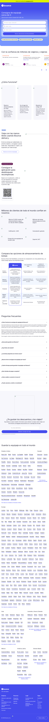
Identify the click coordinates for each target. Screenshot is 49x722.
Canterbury (4, 596)
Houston (14, 469)
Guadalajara (4, 655)
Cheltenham (19, 600)
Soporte (15, 701)
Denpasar (20, 626)
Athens (44, 514)
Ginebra (3, 562)
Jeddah (41, 655)
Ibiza (36, 551)
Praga (31, 510)
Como (6, 555)
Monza (39, 596)
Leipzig (19, 585)
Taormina (24, 566)
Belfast (26, 544)
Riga (15, 559)
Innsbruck (15, 544)
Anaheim (3, 488)
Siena (18, 570)
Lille (2, 555)
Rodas (35, 555)
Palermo (3, 525)
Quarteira (29, 570)
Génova (37, 536)
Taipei (2, 626)
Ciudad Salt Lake (16, 473)
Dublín (32, 514)
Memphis (15, 491)
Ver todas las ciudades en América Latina (25, 678)
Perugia (29, 581)
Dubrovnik (3, 532)
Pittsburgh (28, 484)
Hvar (35, 566)
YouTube (39, 707)
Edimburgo (21, 510)
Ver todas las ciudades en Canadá (42, 481)
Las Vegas (11, 458)
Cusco (26, 652)
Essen (19, 596)
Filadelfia (3, 462)
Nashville (32, 458)
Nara (21, 637)
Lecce (39, 566)
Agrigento (12, 600)
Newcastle (14, 532)
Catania (15, 525)
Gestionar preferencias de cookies (29, 704)
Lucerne (24, 547)
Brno (12, 592)
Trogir (36, 559)
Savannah (9, 476)
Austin (20, 465)
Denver (24, 465)
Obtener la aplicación (6, 698)
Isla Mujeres (4, 663)
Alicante (40, 540)
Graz (7, 577)
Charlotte (9, 491)
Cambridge (14, 465)
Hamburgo (9, 525)
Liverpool (9, 529)
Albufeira (28, 603)
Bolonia (13, 517)
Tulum (9, 663)
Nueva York (4, 454)
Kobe (18, 633)
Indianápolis (21, 484)
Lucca (34, 570)
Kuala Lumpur (4, 622)
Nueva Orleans (15, 462)
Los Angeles (20, 454)
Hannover (11, 555)
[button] (24, 33)
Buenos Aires (20, 655)
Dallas (29, 465)
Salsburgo (20, 551)
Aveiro (34, 596)
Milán (27, 510)
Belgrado (19, 547)
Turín (30, 521)
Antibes (20, 577)
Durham (30, 473)
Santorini (3, 544)
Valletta (25, 540)
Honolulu (8, 465)
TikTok (39, 704)
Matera (8, 562)
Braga (42, 600)
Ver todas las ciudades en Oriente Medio (40, 663)
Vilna (8, 566)
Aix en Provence (42, 585)
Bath (40, 547)
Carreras (3, 710)
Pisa (2, 521)
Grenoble (35, 581)
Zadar (34, 529)
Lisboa (41, 510)
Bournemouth (22, 588)
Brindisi (35, 562)
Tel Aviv (39, 652)
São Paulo (19, 663)
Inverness (3, 566)
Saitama (18, 641)
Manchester (23, 517)
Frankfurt (43, 517)
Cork (14, 581)
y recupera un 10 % (29, 1)
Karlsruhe (26, 592)
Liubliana (9, 544)
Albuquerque (27, 495)
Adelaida (43, 618)
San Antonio (16, 476)
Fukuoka (22, 629)
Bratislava (8, 570)
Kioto (22, 614)
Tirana (9, 532)
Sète (19, 603)
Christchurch (35, 622)
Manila (13, 633)
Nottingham (8, 551)
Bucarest (21, 544)
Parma (7, 573)
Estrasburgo (19, 540)
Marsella (38, 525)
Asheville (33, 495)
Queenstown (36, 618)
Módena (30, 540)
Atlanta (3, 465)
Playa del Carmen (5, 659)
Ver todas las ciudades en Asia (8, 644)
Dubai (34, 652)
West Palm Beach (5, 484)
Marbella (9, 581)
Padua (2, 551)
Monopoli (31, 573)
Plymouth (44, 596)
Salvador (27, 655)
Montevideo (20, 674)
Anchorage (26, 476)
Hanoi (2, 629)
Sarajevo (42, 532)
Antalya (3, 592)
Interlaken (44, 577)
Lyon (13, 540)
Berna (30, 585)
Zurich (40, 544)
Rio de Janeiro (20, 652)
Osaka (6, 614)
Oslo (25, 529)
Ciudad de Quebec (41, 473)
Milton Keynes (36, 600)
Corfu (19, 525)
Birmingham (30, 547)
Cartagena (25, 666)
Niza (6, 521)
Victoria (45, 469)
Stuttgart (37, 532)
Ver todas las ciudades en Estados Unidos (11, 502)
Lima (18, 659)
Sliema (45, 570)
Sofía (43, 529)
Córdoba (30, 562)
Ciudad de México (5, 652)
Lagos (28, 588)
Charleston (10, 480)
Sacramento (19, 495)
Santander (23, 570)
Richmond (39, 469)
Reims (15, 585)
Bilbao (19, 532)
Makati (9, 641)
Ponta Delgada (4, 600)
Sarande (10, 603)
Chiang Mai (8, 633)
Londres (3, 510)
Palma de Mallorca (22, 562)
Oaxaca (10, 655)
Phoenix (9, 469)
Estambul (19, 521)
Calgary (44, 458)
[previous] (41, 70)
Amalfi (2, 573)
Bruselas (30, 525)
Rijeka (20, 592)
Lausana (45, 581)
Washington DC (19, 458)
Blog (2, 700)
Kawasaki (17, 622)
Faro (16, 555)
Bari (34, 525)
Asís (39, 551)
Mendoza (19, 666)
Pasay (2, 633)
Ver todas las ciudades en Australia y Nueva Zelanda (37, 630)
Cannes (40, 562)
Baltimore (16, 480)
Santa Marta (24, 659)
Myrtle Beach (23, 480)
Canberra (43, 626)
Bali (21, 622)
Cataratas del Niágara (42, 462)
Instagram (39, 702)
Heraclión (32, 536)
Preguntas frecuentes (16, 699)
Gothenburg (26, 577)
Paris (8, 510)
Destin (25, 488)
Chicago (31, 454)
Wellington (36, 626)
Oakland (19, 469)
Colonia (36, 544)
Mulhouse (29, 596)
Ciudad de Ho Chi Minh (11, 626)
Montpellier (14, 562)
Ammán (44, 659)
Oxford (43, 525)
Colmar (13, 566)
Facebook (39, 698)
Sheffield (15, 577)
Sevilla (43, 521)
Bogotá (19, 670)
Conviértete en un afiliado (5, 706)
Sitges (7, 592)
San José (33, 476)
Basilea (32, 577)
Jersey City (24, 473)
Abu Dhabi (44, 652)
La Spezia (7, 547)
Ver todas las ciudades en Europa (9, 607)
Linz (10, 577)
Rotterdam (23, 581)
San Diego (32, 462)
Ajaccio (18, 581)
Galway (31, 544)
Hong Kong (15, 618)
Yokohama (12, 614)
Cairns (29, 622)
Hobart (41, 622)
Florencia (36, 510)
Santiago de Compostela (22, 536)
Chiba (13, 641)
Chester (8, 588)
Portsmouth (30, 566)
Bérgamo (43, 536)
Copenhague (27, 514)
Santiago (25, 663)
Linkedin (39, 705)
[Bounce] (6, 5)
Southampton (41, 555)
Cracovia (29, 517)
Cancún (13, 652)
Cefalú (38, 588)
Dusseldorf (24, 559)
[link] (10, 151)
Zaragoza (3, 581)
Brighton (8, 536)
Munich (34, 517)
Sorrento (31, 551)
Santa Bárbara (19, 488)
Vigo (26, 573)
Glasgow (20, 529)
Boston (14, 454)
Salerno (26, 551)
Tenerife (20, 555)
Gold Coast (30, 626)
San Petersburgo (5, 499)
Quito (25, 674)
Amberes (25, 585)
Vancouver (39, 454)
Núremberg (40, 570)
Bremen (3, 588)
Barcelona (20, 514)
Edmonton (39, 465)
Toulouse (29, 529)
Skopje (15, 596)
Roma (11, 510)
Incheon (7, 629)
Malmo (42, 592)
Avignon (15, 551)
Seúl (21, 618)
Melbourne (30, 614)
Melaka (12, 637)
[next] (46, 70)
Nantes (3, 570)
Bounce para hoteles (6, 708)
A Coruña (33, 588)
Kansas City (21, 491)
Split (14, 521)
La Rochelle (9, 559)
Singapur (11, 622)
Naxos (2, 585)
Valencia (24, 525)
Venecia (3, 514)
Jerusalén (35, 655)
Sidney (35, 614)
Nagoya (18, 614)
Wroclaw (39, 529)
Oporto (34, 521)
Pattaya (3, 637)
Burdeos (31, 532)
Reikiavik (18, 566)
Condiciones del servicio (29, 699)
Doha (39, 659)
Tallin (2, 547)
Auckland (30, 618)
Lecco (2, 577)
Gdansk (15, 529)
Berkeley (31, 488)
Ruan (11, 585)
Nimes (23, 603)
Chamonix (3, 540)
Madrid (16, 510)
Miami (9, 454)
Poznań (44, 547)
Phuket (17, 629)
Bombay (17, 637)
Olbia (25, 555)
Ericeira (15, 603)
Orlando (9, 462)
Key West (25, 469)
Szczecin (35, 585)
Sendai (12, 629)
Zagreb (35, 540)
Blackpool (29, 555)
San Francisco (4, 458)
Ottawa (39, 476)
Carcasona (37, 577)
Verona (39, 521)
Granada (12, 573)
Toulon (43, 566)
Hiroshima (3, 618)
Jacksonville (13, 499)
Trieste (36, 547)
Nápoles (26, 458)
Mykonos (3, 529)
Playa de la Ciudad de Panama (8, 495)
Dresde (45, 573)
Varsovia (8, 517)
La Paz (29, 674)
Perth (45, 614)
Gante (43, 551)
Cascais (31, 592)
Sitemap (15, 703)
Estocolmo (24, 521)
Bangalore (3, 641)
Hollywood (3, 473)
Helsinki (13, 536)
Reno (21, 476)
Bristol (9, 540)
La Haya (30, 600)
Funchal (19, 559)
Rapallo (16, 592)
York (39, 517)
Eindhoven (31, 559)
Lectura (22, 573)
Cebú (7, 637)
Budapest (14, 514)
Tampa (9, 473)
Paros (43, 588)
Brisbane (41, 614)
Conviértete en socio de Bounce (6, 702)
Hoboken (3, 491)
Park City (3, 476)
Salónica (41, 559)
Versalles (37, 592)
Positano (13, 547)
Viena (2, 517)
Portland (3, 469)
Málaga (10, 521)
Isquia (7, 585)
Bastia (39, 581)
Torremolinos (15, 588)
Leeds (44, 540)
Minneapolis (31, 480)
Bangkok (10, 618)
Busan (22, 633)
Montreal (39, 458)
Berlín (17, 517)
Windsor (3, 559)
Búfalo (13, 488)
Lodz (36, 573)
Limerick (10, 596)
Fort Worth (3, 480)
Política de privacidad (30, 701)
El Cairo (35, 659)
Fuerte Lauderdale (24, 462)
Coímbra (41, 573)
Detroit (8, 488)
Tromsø (24, 600)
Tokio (2, 614)
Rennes (14, 570)
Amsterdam (38, 514)
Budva (23, 596)
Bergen (45, 544)
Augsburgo (4, 603)
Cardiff (3, 536)
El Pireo (17, 573)
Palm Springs (14, 484)
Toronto (46, 454)
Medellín (24, 670)
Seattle (26, 454)
